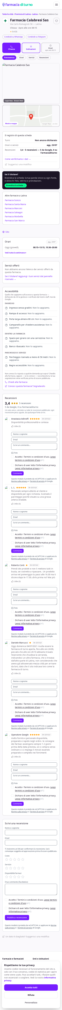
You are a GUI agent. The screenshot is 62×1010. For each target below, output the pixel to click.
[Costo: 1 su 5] (6, 859)
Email (7, 838)
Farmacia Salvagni (13, 212)
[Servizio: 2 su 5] (10, 868)
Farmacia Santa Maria (15, 204)
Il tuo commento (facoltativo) (16, 882)
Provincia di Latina (23, 14)
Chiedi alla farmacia (17, 382)
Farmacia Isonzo (13, 200)
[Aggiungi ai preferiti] (56, 21)
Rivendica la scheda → (15, 185)
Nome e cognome (12, 828)
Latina (35, 14)
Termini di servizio (37, 481)
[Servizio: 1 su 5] (6, 868)
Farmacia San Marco (15, 220)
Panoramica (9, 57)
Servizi (31, 57)
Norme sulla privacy (19, 481)
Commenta (17, 473)
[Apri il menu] (56, 4)
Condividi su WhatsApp (13, 37)
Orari (21, 57)
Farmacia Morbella (14, 216)
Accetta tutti (31, 987)
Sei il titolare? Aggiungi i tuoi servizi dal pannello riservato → (28, 278)
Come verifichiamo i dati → (18, 159)
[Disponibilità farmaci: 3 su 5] (14, 877)
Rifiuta (31, 995)
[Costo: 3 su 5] (14, 859)
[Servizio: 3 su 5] (14, 868)
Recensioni (44, 57)
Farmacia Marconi (13, 208)
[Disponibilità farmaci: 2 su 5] (10, 877)
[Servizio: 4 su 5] (18, 868)
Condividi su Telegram (37, 37)
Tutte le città (7, 14)
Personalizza (31, 1002)
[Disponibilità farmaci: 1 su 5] (6, 877)
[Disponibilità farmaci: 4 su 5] (18, 877)
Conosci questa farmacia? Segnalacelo (26, 386)
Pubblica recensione (17, 917)
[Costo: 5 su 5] (23, 859)
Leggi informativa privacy (27, 468)
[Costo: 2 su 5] (10, 859)
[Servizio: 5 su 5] (23, 868)
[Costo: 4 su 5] (18, 859)
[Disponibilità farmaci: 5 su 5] (23, 877)
